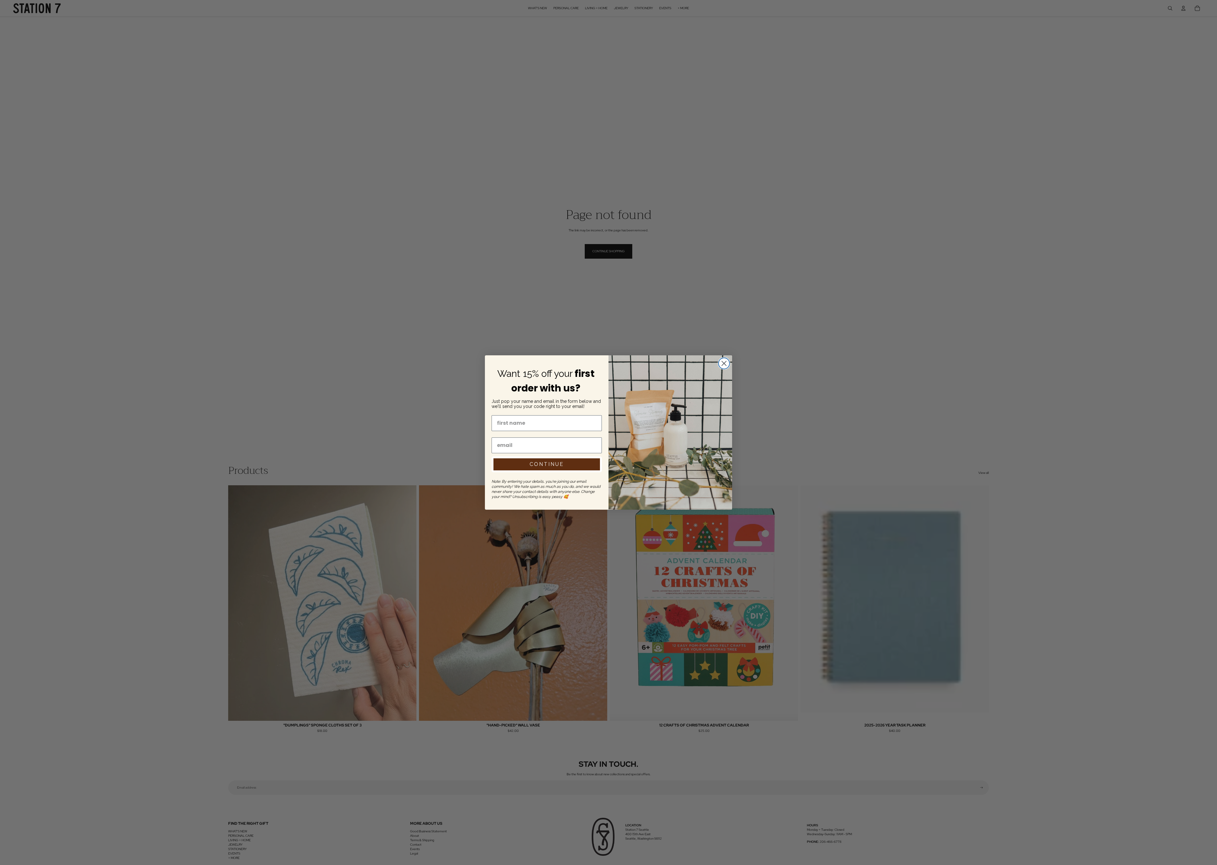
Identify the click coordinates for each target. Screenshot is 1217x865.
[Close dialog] (724, 363)
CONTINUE (547, 464)
